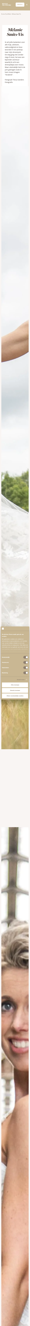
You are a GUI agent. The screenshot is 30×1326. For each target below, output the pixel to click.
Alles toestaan (15, 685)
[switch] (25, 662)
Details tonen (21, 679)
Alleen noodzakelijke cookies (15, 696)
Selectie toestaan (15, 690)
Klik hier (20, 4)
